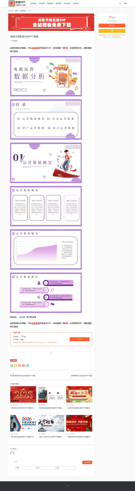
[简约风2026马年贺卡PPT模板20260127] (23, 394)
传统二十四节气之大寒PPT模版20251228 (51, 437)
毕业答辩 (76, 3)
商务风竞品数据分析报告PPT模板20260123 (50, 408)
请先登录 (79, 339)
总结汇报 (33, 3)
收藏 (111, 31)
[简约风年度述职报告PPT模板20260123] (23, 423)
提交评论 (87, 462)
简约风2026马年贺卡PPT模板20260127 (22, 408)
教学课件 (59, 3)
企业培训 (42, 3)
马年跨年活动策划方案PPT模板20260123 (79, 408)
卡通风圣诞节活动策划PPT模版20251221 (79, 437)
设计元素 (67, 3)
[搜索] (120, 3)
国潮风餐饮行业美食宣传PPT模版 (81, 375)
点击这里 (36, 48)
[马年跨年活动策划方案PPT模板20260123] (79, 394)
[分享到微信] (11, 365)
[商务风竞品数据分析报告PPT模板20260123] (51, 394)
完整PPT (17, 3)
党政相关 (50, 3)
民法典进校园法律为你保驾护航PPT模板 (22, 375)
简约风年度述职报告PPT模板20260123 (22, 437)
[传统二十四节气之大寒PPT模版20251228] (51, 423)
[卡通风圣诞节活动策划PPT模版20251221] (79, 423)
